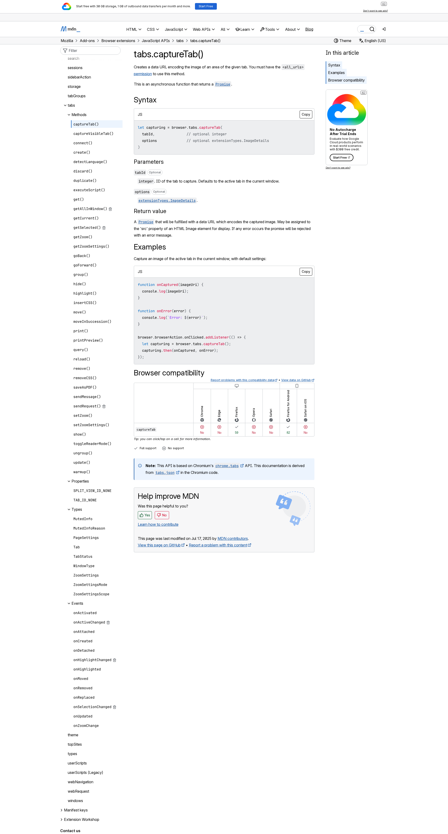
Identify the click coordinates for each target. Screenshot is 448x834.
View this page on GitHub (159, 545)
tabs (71, 105)
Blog (309, 29)
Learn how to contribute (158, 524)
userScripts (77, 763)
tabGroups (77, 96)
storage (74, 86)
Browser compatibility (346, 80)
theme (73, 735)
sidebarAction (79, 77)
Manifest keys (76, 810)
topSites (75, 744)
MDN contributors (233, 538)
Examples (336, 72)
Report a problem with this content (218, 545)
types (72, 754)
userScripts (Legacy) (85, 772)
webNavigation (80, 782)
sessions (75, 68)
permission (143, 73)
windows (75, 801)
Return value (150, 211)
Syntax (334, 65)
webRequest (78, 791)
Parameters (149, 161)
